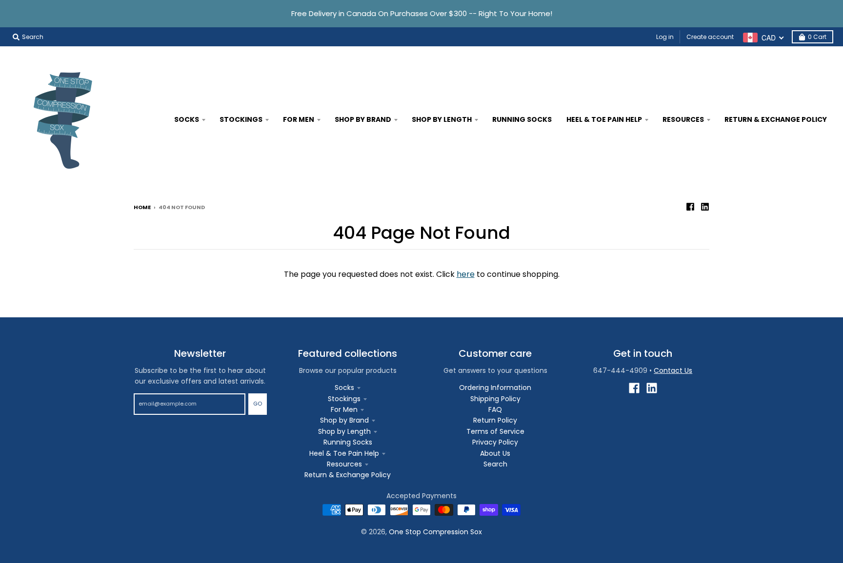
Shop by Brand (344, 420)
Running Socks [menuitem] (522, 119)
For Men (344, 409)
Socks (344, 387)
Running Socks (347, 442)
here (466, 274)
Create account (710, 37)
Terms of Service (495, 431)
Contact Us (673, 370)
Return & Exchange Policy (347, 475)
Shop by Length (344, 431)
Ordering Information (495, 387)
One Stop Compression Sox (435, 532)
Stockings (344, 399)
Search (495, 464)
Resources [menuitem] (683, 119)
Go (257, 404)
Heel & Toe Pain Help (344, 453)
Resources (344, 464)
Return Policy (495, 420)
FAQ (495, 409)
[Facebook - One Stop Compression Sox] (690, 206)
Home (142, 207)
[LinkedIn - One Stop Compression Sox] (705, 206)
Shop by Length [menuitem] (442, 119)
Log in (665, 37)
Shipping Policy (495, 399)
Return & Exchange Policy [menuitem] (775, 119)
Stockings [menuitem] (241, 119)
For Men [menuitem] (298, 119)
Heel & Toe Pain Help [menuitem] (604, 119)
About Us (495, 453)
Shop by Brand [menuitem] (363, 119)
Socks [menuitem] (186, 119)
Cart (817, 37)
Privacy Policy (495, 442)
